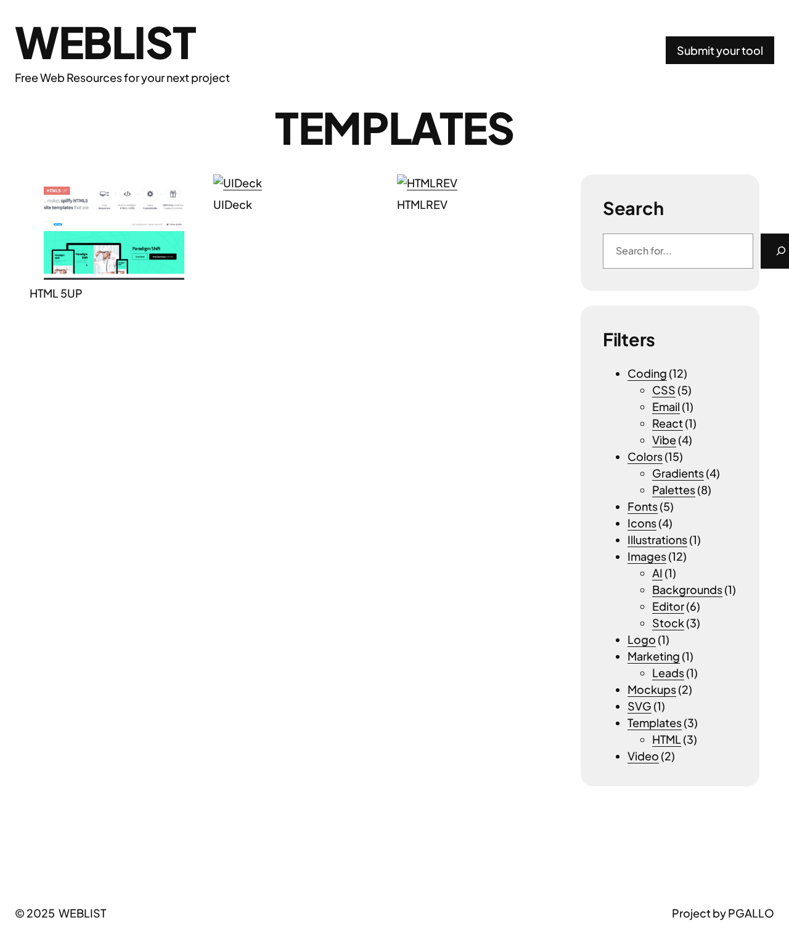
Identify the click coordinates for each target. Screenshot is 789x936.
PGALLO (751, 913)
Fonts (643, 506)
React (667, 423)
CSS (664, 390)
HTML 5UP (56, 293)
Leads (668, 672)
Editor (668, 606)
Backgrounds (687, 589)
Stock (668, 623)
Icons (642, 523)
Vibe (664, 440)
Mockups (652, 689)
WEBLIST (105, 41)
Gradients (678, 473)
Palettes (673, 489)
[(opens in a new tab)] (114, 227)
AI (657, 573)
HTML (666, 739)
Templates (655, 722)
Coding (647, 373)
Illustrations (657, 539)
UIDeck (232, 204)
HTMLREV (422, 204)
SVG (640, 706)
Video (643, 756)
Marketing (654, 656)
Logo (642, 639)
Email (666, 406)
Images (647, 556)
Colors (645, 456)
